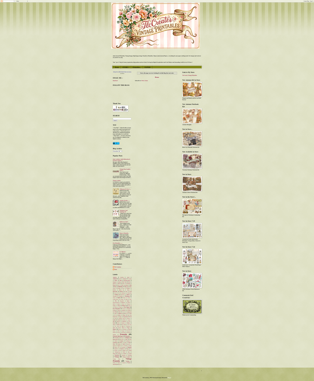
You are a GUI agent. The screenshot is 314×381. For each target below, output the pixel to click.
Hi (114, 315)
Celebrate (123, 293)
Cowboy (122, 299)
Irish (131, 316)
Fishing (114, 305)
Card (130, 291)
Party (120, 329)
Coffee (129, 297)
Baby (121, 280)
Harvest (126, 313)
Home (117, 67)
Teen (120, 350)
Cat (118, 293)
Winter (118, 362)
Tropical (119, 353)
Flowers (124, 305)
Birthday (120, 286)
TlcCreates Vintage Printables (189, 75)
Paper (128, 327)
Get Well (115, 312)
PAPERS (147, 67)
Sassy (131, 339)
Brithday (128, 288)
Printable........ (128, 336)
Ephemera (123, 302)
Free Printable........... (117, 243)
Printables (117, 337)
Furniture (124, 310)
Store (130, 345)
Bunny (128, 290)
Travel (114, 353)
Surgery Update (117, 180)
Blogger (169, 377)
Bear (124, 283)
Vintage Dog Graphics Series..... (125, 169)
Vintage (116, 357)
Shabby (120, 342)
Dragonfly (122, 301)
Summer (129, 347)
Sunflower (116, 348)
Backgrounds (127, 280)
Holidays (119, 315)
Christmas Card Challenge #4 (123, 211)
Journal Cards (122, 318)
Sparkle (128, 344)
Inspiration (125, 316)
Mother (128, 323)
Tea (131, 348)
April (120, 278)
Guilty (115, 313)
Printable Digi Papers (118, 336)
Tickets (123, 352)
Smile (124, 344)
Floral (119, 305)
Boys (123, 288)
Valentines (123, 355)
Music (114, 324)
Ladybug (124, 320)
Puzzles (122, 337)
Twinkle (124, 353)
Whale (114, 362)
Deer (131, 299)
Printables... (137, 67)
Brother (114, 290)
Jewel (115, 318)
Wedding (127, 361)
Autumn (124, 278)
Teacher (115, 350)
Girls (119, 312)
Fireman (128, 304)
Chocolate (115, 296)
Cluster (124, 297)
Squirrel (119, 345)
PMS (118, 331)
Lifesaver (118, 321)
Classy (114, 297)
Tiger (129, 352)
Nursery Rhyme (121, 327)
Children (128, 294)
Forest (115, 307)
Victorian (130, 355)
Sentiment (128, 341)
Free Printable (116, 309)
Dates (127, 299)
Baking (119, 282)
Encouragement (116, 302)
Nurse (114, 327)
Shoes (125, 342)
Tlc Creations (117, 267)
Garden (128, 310)
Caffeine (121, 291)
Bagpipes (114, 282)
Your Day (115, 364)
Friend (128, 308)
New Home (124, 324)
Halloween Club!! (124, 222)
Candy (126, 291)
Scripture (121, 341)
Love (114, 323)
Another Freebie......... (125, 200)
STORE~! (125, 67)
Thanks (130, 350)
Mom (118, 323)
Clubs (118, 298)
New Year (130, 324)
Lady (119, 320)
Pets (129, 329)
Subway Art (116, 347)
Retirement (115, 339)
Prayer (118, 332)
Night (123, 326)
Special (114, 345)
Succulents (123, 347)
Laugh (129, 320)
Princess (114, 334)
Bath (129, 282)
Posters (114, 332)
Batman (114, 283)
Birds (115, 286)
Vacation (130, 353)
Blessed (126, 286)
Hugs (120, 316)
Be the (119, 283)
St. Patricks (125, 345)
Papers (114, 329)
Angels (128, 277)
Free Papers (127, 307)
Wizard (123, 362)
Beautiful (128, 283)
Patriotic (124, 329)
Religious (127, 338)
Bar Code (124, 282)
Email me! (115, 80)
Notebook (128, 326)
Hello (131, 313)
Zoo (119, 364)
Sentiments (115, 342)
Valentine (116, 355)
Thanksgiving (117, 352)
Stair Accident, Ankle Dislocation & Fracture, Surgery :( (121, 159)
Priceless (128, 332)
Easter (128, 301)
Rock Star (122, 339)
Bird (131, 285)
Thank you (125, 350)
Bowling (118, 288)
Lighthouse (124, 321)
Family (118, 304)
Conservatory (115, 299)
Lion (129, 321)
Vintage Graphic (126, 357)
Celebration (129, 293)
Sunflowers (122, 348)
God (123, 312)
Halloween (120, 313)
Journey (128, 318)
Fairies (128, 302)
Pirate (114, 331)
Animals (115, 279)
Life (114, 321)
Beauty (114, 285)
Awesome (130, 278)
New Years (117, 326)
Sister (114, 344)
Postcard (128, 331)
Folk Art (130, 305)
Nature (118, 324)
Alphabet (115, 277)
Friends (114, 310)
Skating (118, 344)
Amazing (122, 277)
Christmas (127, 296)
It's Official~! (123, 252)
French (123, 308)
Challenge (116, 294)
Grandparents (129, 312)
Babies (116, 280)
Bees (118, 285)
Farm (123, 304)
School (116, 341)
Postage (122, 331)
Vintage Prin (116, 359)
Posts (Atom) (145, 80)
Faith (114, 304)
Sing (129, 342)
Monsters (123, 323)
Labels (114, 320)
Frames (120, 307)
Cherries (122, 294)
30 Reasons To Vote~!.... (125, 189)
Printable (123, 334)
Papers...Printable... (124, 233)
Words (128, 362)
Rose (127, 339)
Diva (116, 301)
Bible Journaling (124, 285)
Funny (119, 310)
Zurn (115, 269)
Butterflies (115, 291)
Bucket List (121, 290)
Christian (121, 296)
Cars (115, 293)
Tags (128, 348)
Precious (123, 332)
